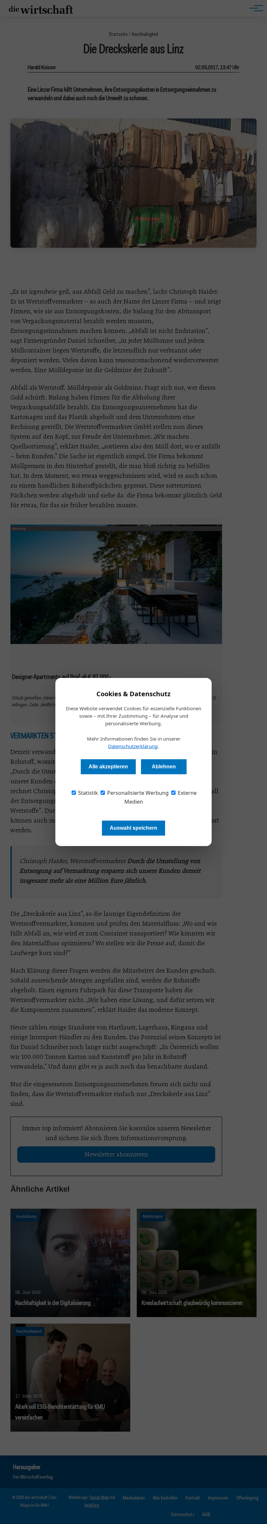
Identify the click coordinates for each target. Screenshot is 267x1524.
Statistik (87, 792)
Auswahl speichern (133, 828)
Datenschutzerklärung (133, 746)
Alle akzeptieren (108, 766)
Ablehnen (164, 766)
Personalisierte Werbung (137, 792)
